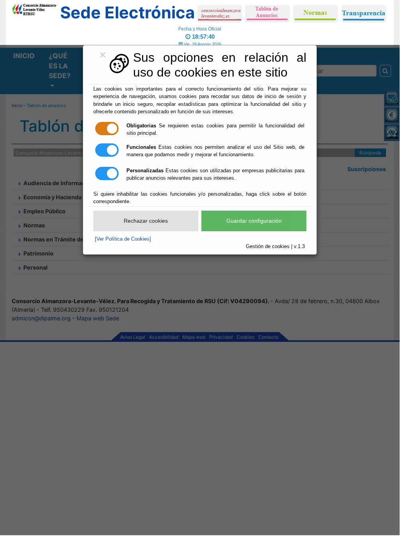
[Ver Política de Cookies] (123, 239)
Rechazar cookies (146, 221)
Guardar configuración (254, 221)
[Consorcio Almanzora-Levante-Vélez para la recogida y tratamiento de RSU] (34, 8)
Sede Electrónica (127, 12)
